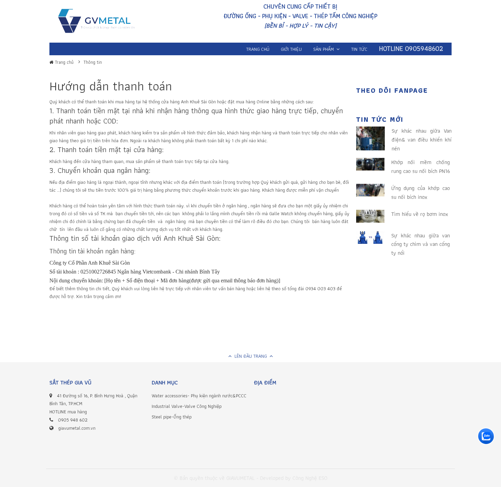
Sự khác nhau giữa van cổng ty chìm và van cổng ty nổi (420, 244)
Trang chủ (64, 62)
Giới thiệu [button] (291, 49)
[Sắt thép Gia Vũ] (101, 22)
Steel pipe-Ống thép (172, 416)
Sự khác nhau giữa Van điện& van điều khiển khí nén (422, 139)
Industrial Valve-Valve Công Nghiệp (187, 406)
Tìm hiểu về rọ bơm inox (419, 214)
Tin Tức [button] (359, 49)
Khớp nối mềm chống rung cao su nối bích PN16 (420, 166)
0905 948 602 (73, 420)
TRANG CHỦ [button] (257, 49)
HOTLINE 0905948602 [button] (411, 49)
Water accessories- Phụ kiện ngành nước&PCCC (199, 395)
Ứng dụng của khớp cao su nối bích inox (420, 192)
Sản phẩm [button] (324, 49)
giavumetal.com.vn (76, 428)
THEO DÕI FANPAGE (392, 90)
